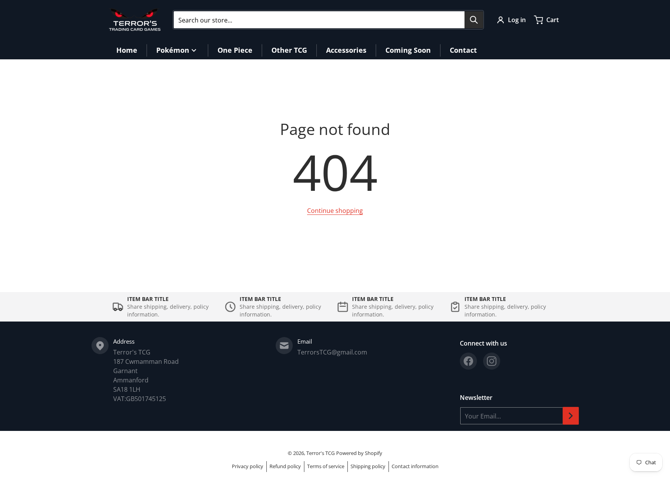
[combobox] (328, 19)
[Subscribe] (571, 416)
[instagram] (491, 361)
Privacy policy (247, 466)
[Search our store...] (474, 19)
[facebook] (468, 361)
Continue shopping (335, 210)
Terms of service (325, 466)
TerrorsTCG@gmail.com (332, 352)
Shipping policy (368, 466)
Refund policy (285, 466)
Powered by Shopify (359, 453)
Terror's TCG (320, 453)
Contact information (415, 466)
